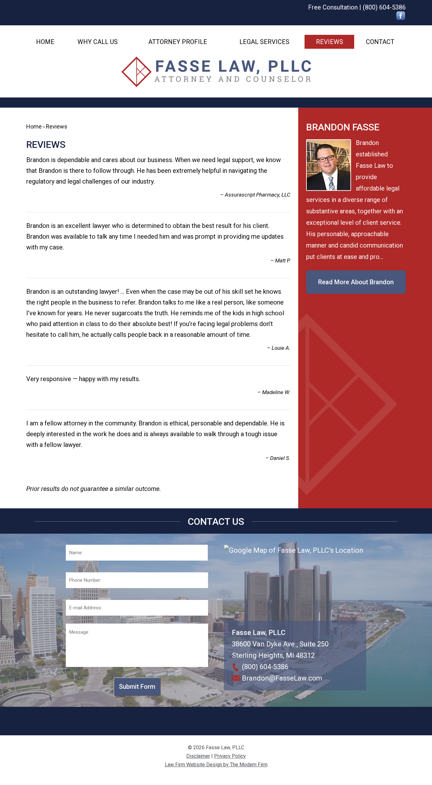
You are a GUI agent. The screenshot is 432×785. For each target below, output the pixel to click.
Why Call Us (97, 42)
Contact (380, 42)
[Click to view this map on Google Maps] (295, 583)
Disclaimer (198, 756)
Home (45, 42)
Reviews (329, 42)
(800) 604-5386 (384, 7)
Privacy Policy (230, 756)
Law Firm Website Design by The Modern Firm (216, 765)
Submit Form (137, 686)
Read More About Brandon (356, 282)
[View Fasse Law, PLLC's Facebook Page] (401, 16)
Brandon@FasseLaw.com (282, 678)
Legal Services (264, 42)
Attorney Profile (177, 42)
